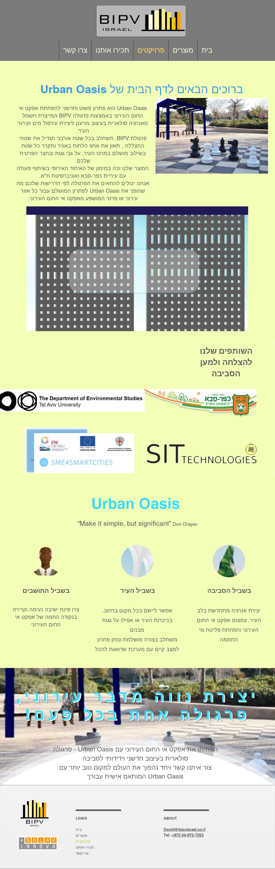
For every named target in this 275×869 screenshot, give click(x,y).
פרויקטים (83, 841)
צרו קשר (82, 853)
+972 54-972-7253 (188, 835)
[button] (241, 325)
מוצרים (81, 835)
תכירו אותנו (85, 847)
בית (79, 829)
